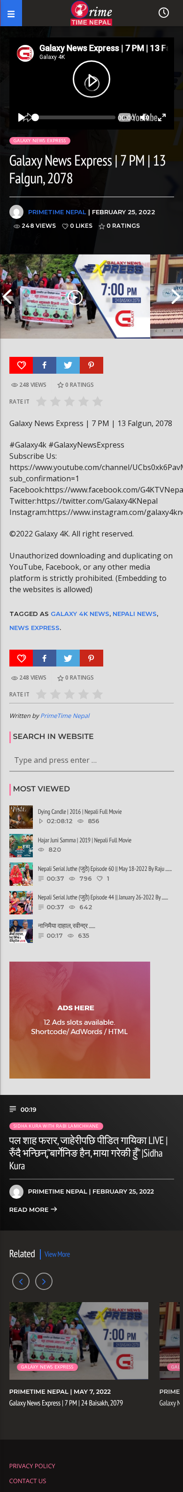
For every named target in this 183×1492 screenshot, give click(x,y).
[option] (75, 296)
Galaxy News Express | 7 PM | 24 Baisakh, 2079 (66, 1403)
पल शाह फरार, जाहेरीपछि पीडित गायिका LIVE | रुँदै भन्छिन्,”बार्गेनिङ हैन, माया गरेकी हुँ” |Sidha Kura (88, 1153)
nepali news (135, 613)
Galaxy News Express (40, 141)
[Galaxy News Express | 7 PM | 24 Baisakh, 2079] (75, 296)
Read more (29, 1210)
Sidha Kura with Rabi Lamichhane (56, 1126)
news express (34, 627)
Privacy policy (32, 1466)
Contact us (27, 1481)
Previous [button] (7, 296)
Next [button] (176, 296)
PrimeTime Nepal (57, 212)
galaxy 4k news (80, 613)
